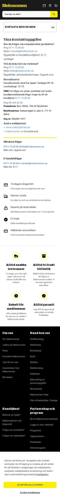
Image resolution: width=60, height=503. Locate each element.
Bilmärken (7, 377)
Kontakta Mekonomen (13, 356)
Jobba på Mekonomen (13, 344)
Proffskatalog (37, 339)
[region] (30, 477)
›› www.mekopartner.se (16, 127)
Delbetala (35, 373)
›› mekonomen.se (13, 131)
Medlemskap (36, 368)
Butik (32, 356)
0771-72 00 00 (16, 47)
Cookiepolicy (41, 474)
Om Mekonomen (10, 339)
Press (5, 350)
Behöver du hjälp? (11, 414)
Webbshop (35, 344)
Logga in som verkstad (41, 424)
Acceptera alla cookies (30, 485)
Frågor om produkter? (13, 430)
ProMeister (35, 442)
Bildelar (34, 362)
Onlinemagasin (38, 447)
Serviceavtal (36, 388)
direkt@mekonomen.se (22, 70)
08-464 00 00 (16, 102)
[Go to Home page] (14, 5)
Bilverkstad (35, 350)
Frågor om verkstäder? (13, 435)
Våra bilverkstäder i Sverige (43, 400)
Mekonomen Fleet (39, 394)
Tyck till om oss (10, 362)
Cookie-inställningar (30, 492)
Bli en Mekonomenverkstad (44, 419)
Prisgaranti (35, 430)
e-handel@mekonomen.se (23, 51)
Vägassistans (37, 436)
